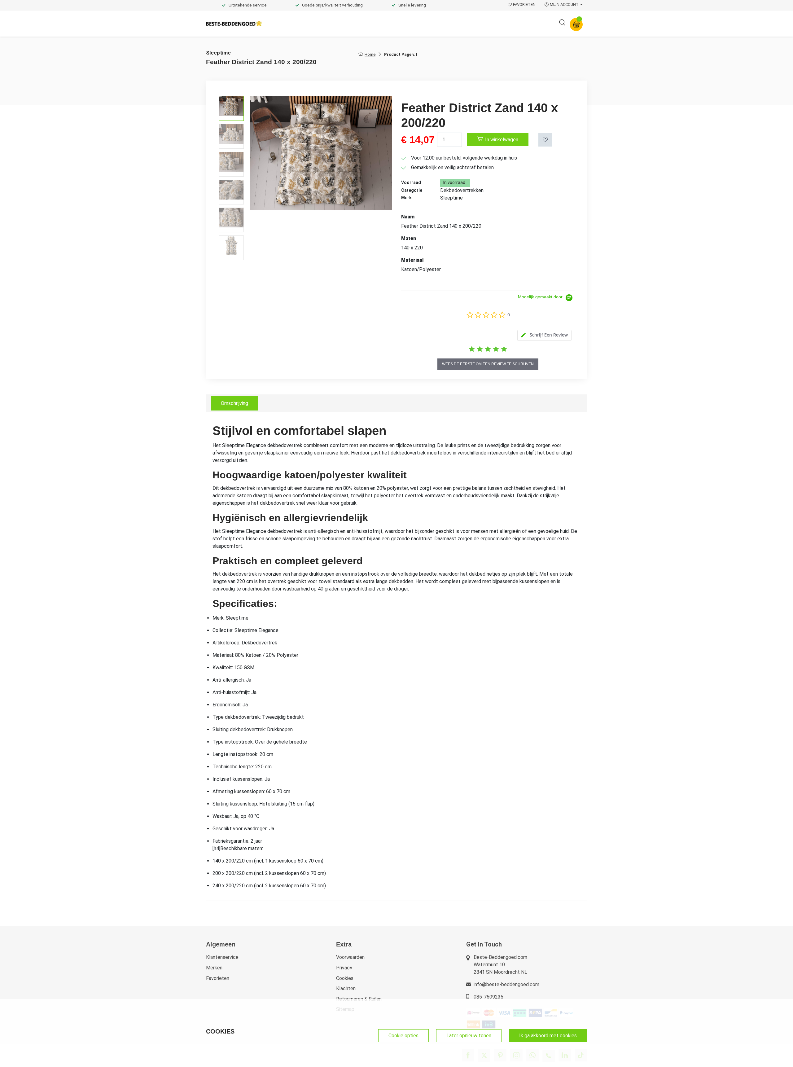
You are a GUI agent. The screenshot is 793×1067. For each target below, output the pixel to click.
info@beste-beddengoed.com (506, 984)
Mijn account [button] (564, 4)
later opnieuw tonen (468, 1035)
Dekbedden (335, 23)
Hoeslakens (370, 23)
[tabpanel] (396, 656)
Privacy (344, 968)
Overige (480, 23)
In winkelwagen (501, 140)
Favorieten (217, 978)
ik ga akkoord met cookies (548, 1035)
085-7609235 (488, 997)
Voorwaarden (350, 957)
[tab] (544, 335)
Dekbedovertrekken (291, 23)
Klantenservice (222, 957)
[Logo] (234, 23)
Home (370, 54)
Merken (214, 968)
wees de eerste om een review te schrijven (488, 364)
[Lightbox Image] (321, 152)
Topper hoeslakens (413, 23)
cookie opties (403, 1035)
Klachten (346, 988)
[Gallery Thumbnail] (231, 108)
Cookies (344, 978)
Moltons (453, 23)
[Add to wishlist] (545, 140)
